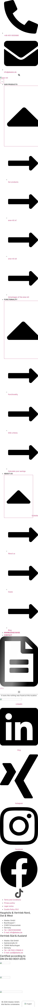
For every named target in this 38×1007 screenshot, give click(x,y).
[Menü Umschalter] (2, 81)
